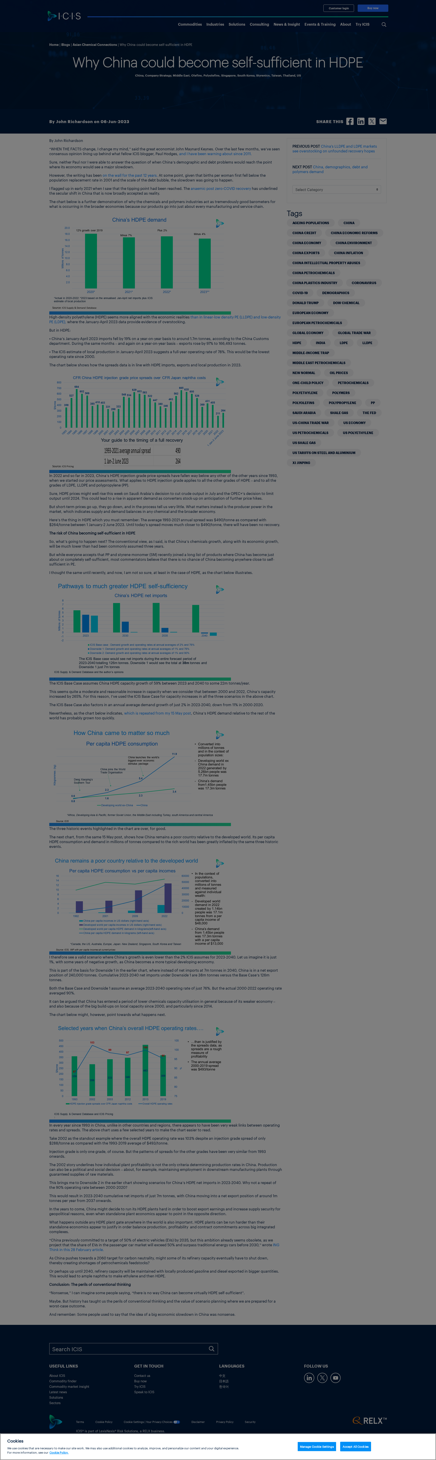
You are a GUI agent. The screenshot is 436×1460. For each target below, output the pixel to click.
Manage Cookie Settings (317, 1446)
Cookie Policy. (59, 1452)
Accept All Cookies (356, 1446)
